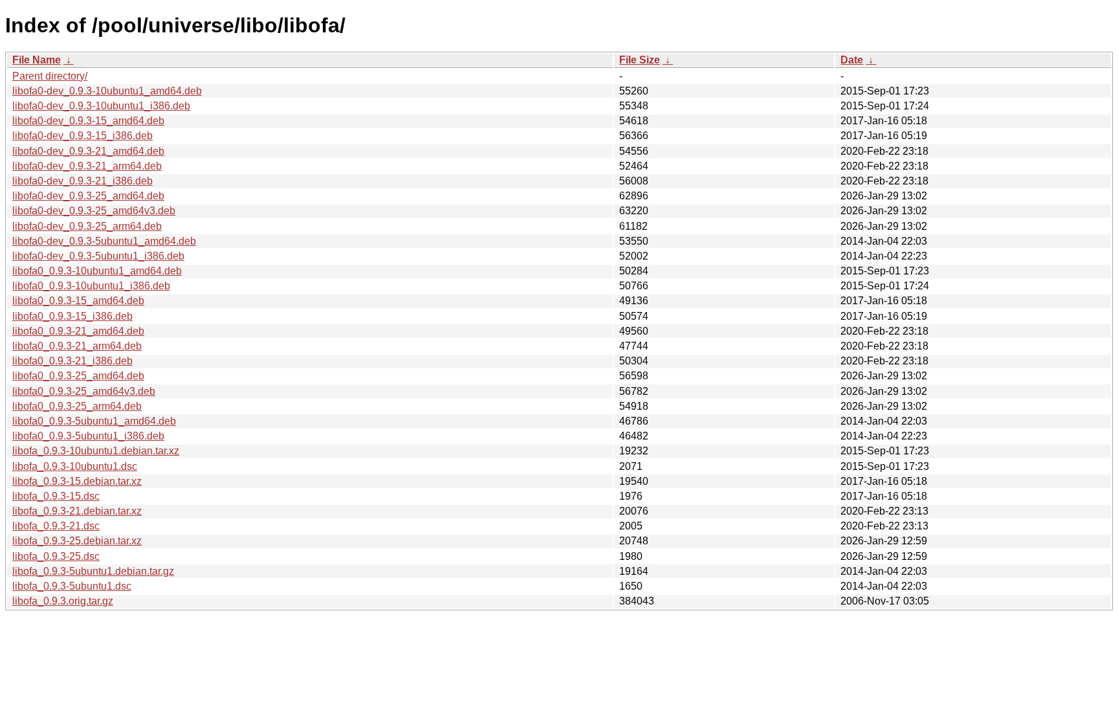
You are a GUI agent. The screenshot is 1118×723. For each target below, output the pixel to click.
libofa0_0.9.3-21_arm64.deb (77, 345)
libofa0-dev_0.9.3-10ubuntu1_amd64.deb (107, 90)
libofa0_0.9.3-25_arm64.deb (77, 406)
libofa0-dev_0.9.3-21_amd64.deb (88, 151)
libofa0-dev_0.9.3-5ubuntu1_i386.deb (98, 255)
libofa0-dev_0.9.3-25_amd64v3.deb (93, 210)
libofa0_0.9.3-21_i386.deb (72, 360)
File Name (36, 59)
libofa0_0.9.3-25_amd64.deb (78, 375)
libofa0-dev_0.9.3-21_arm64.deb (87, 166)
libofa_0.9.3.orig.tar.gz (62, 600)
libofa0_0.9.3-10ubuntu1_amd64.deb (97, 270)
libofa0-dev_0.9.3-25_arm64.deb (87, 226)
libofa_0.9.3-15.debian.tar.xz (77, 481)
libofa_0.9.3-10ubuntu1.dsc (74, 466)
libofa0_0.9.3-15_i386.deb (72, 316)
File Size (639, 59)
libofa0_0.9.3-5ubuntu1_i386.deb (88, 435)
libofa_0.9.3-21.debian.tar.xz (77, 511)
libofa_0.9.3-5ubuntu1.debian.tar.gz (93, 571)
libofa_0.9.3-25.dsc (56, 556)
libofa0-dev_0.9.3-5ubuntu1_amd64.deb (104, 241)
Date (851, 59)
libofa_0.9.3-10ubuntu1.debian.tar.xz (95, 450)
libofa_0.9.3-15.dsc (56, 496)
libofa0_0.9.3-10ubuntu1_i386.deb (91, 285)
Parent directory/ (49, 76)
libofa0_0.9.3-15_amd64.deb (78, 300)
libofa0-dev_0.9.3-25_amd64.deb (88, 195)
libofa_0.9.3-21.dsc (56, 525)
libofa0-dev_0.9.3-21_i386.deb (82, 180)
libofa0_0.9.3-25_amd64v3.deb (83, 391)
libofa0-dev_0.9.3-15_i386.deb (82, 135)
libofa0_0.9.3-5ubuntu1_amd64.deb (94, 421)
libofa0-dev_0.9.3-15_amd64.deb (88, 120)
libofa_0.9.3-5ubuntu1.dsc (71, 586)
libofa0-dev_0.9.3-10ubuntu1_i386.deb (101, 105)
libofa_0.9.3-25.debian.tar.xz (77, 540)
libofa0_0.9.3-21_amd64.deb (78, 331)
